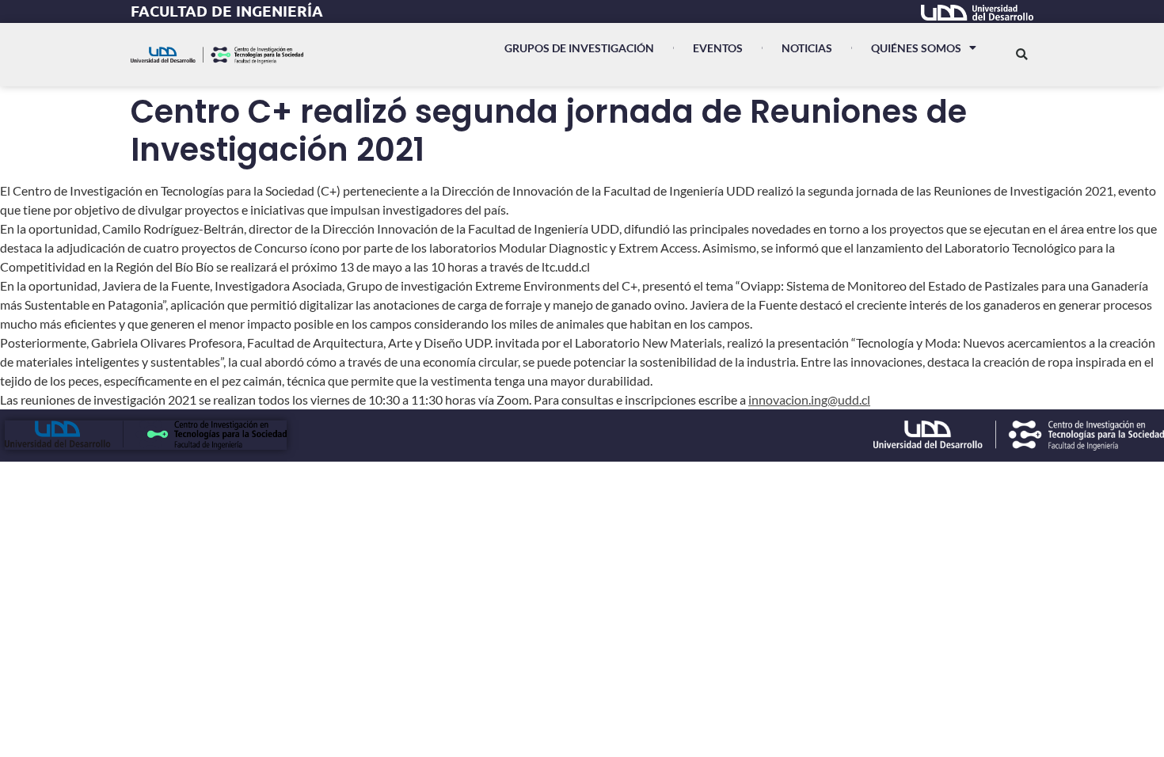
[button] (1021, 54)
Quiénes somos (916, 48)
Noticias (807, 48)
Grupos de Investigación (579, 48)
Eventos (718, 48)
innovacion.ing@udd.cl (809, 399)
